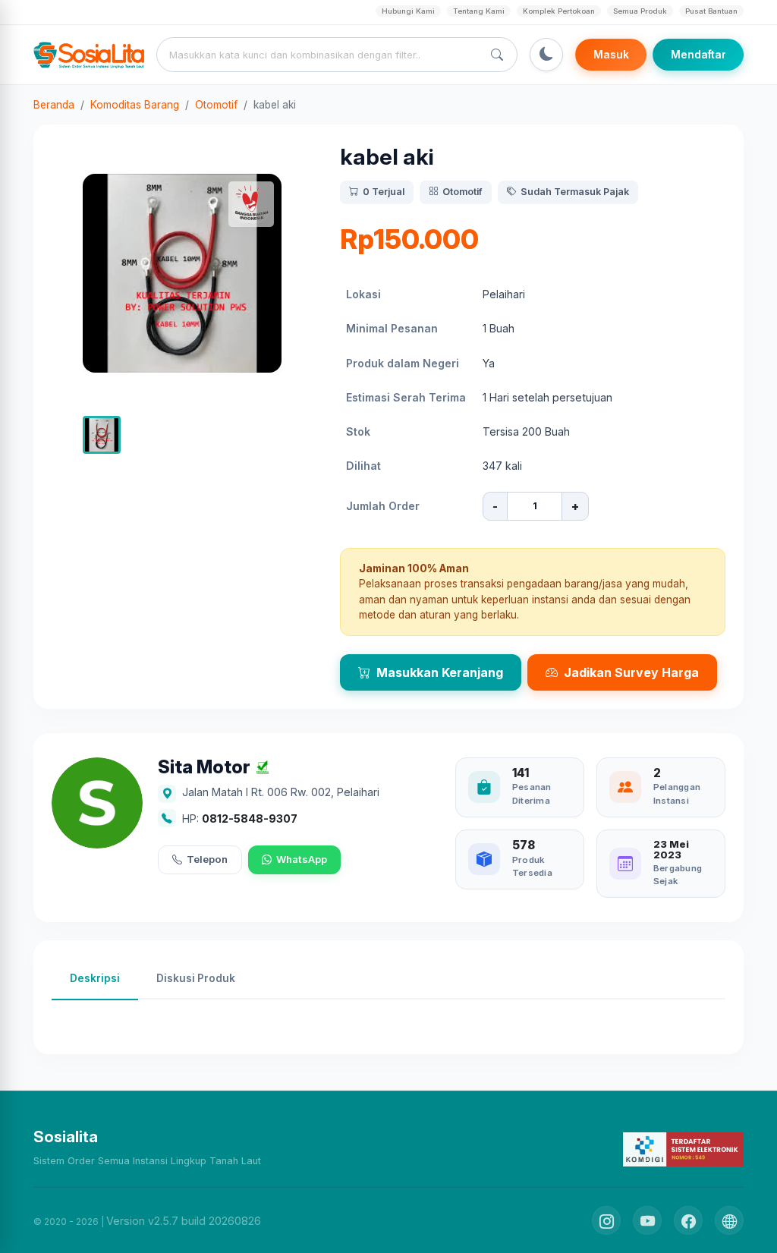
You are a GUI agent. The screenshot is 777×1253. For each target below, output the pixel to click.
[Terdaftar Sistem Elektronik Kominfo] (683, 1148)
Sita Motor (204, 767)
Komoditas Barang (134, 105)
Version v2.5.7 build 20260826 (183, 1220)
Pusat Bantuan (711, 11)
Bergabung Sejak (677, 874)
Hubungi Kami (408, 11)
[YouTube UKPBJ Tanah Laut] (647, 1220)
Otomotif (216, 105)
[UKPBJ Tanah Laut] (729, 1220)
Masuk (611, 55)
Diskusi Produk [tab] (195, 978)
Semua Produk (640, 11)
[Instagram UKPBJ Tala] (606, 1220)
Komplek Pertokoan (559, 11)
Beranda (53, 105)
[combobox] (322, 54)
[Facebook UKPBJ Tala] (688, 1220)
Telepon (207, 859)
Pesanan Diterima (532, 793)
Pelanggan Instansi (676, 793)
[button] (102, 435)
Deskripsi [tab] (95, 978)
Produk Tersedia (532, 866)
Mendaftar (698, 55)
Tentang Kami (479, 11)
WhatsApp (301, 859)
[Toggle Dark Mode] (546, 54)
